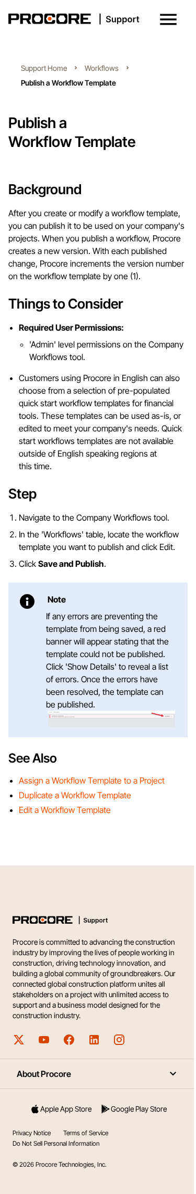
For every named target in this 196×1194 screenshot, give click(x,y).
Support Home (44, 68)
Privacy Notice (32, 1133)
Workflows (102, 68)
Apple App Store (65, 1108)
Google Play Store (139, 1108)
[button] (168, 19)
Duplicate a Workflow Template (75, 795)
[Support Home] (95, 18)
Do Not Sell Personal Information (56, 1143)
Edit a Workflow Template (65, 810)
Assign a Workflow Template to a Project (92, 780)
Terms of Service (85, 1133)
